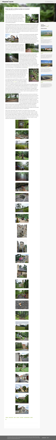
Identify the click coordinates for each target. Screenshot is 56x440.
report (11, 32)
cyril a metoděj (11, 417)
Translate (47, 26)
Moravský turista (7, 2)
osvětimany (21, 417)
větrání (31, 417)
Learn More (44, 437)
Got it (48, 437)
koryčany (18, 417)
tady (27, 67)
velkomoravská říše (26, 417)
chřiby (15, 417)
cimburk (7, 417)
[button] (5, 11)
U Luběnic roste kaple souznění (45, 67)
